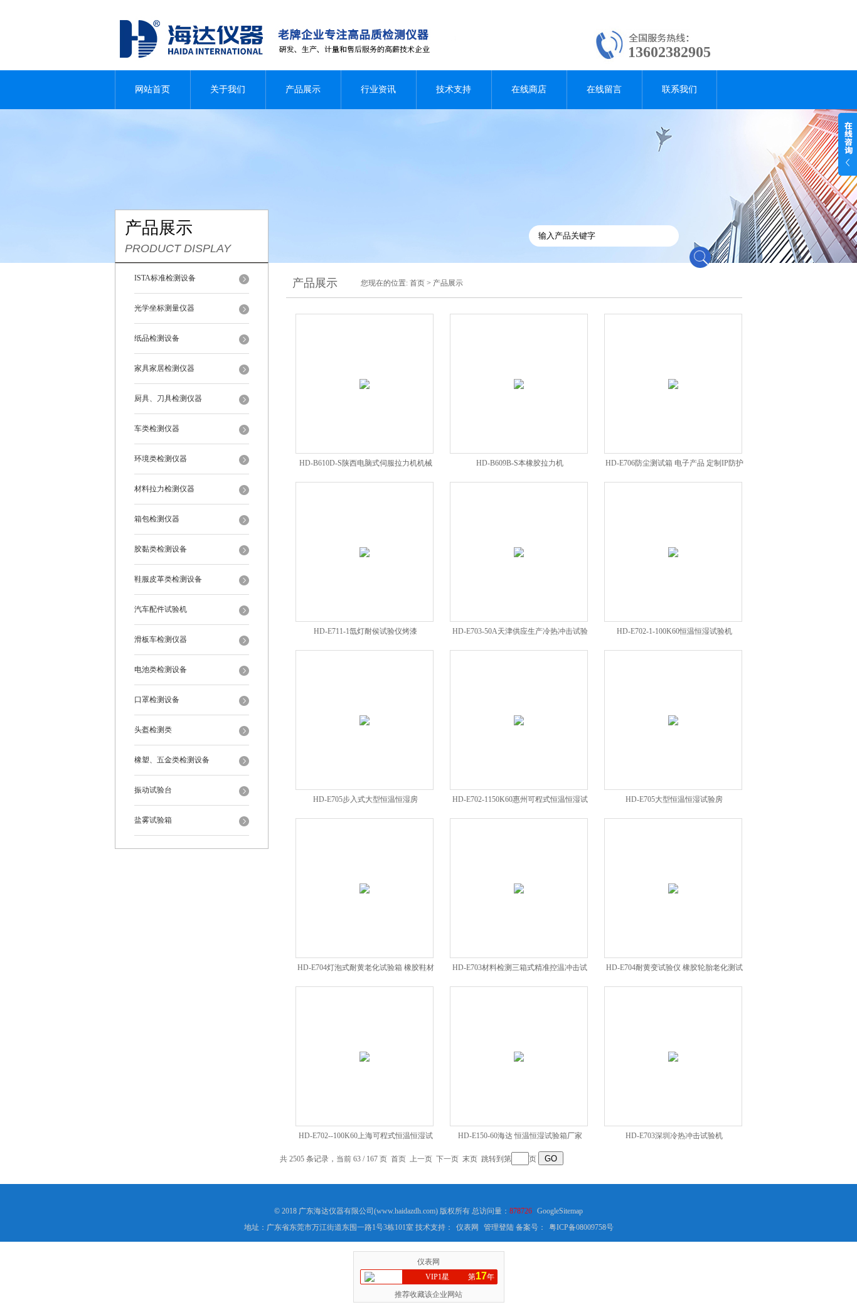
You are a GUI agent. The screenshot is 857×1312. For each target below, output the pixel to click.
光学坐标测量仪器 (164, 308)
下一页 (447, 1159)
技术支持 (453, 89)
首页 (417, 283)
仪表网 (467, 1227)
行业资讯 (378, 89)
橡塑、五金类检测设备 (172, 759)
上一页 (421, 1159)
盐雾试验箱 (153, 820)
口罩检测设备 (156, 699)
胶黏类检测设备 (160, 549)
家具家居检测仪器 (164, 368)
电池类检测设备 (160, 669)
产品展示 (303, 89)
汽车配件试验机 (160, 609)
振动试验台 (153, 790)
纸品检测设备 (156, 338)
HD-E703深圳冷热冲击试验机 (674, 1135)
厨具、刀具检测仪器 (168, 398)
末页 (469, 1159)
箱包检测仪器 (156, 519)
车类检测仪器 (156, 428)
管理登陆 (499, 1227)
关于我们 (227, 89)
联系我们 (679, 89)
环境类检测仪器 (160, 458)
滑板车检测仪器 (160, 639)
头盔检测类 (153, 729)
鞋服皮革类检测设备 (168, 579)
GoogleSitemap (560, 1211)
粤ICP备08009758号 (581, 1227)
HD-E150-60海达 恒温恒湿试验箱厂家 (520, 1135)
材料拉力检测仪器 (164, 488)
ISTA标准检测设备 (165, 278)
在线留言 (604, 89)
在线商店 (528, 89)
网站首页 (152, 89)
